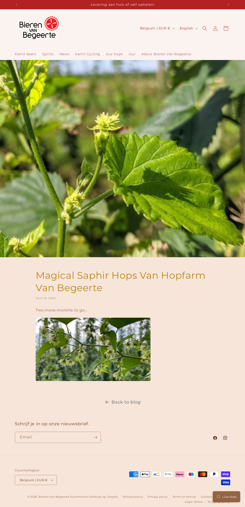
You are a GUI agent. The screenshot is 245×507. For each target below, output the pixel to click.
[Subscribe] (95, 437)
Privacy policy (158, 496)
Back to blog (125, 402)
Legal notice (194, 501)
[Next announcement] (228, 4)
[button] (205, 28)
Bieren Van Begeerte (54, 496)
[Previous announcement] (16, 4)
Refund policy (133, 496)
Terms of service (184, 496)
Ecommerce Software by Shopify (94, 496)
